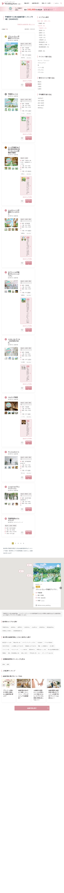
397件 (29, 55)
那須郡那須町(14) (18, 631)
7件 (13, 533)
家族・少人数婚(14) (43, 646)
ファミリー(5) (5, 649)
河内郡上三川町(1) (6, 631)
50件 (29, 470)
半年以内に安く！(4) (35, 653)
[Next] (23, 543)
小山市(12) (34, 627)
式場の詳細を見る (29, 85)
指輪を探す (26, 3)
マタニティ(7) (14, 649)
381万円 (43, 598)
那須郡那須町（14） (44, 47)
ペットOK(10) (23, 649)
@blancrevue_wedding (44, 605)
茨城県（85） (42, 23)
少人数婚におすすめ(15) (17, 646)
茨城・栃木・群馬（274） (44, 21)
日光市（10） (42, 35)
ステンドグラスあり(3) (47, 653)
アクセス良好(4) (48, 642)
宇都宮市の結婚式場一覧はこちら (26, 24)
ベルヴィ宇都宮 (13, 397)
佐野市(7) (20, 627)
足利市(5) (13, 627)
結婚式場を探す (32, 708)
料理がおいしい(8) (41, 649)
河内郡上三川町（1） (44, 44)
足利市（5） (42, 30)
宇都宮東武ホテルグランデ (13, 519)
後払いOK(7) (24, 653)
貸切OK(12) (32, 649)
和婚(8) (4, 653)
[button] (21, 571)
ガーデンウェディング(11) (28, 642)
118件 (29, 111)
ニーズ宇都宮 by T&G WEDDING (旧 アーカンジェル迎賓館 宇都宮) (14, 150)
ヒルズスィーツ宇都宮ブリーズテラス (13, 212)
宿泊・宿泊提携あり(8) (13, 653)
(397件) (42, 600)
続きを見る (29, 57)
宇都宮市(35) (5, 627)
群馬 (8, 664)
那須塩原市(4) (50, 627)
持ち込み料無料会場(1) (53, 649)
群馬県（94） (42, 51)
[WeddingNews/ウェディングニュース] (9, 4)
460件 (29, 230)
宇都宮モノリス (13, 94)
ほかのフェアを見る (27, 80)
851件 (29, 171)
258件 (28, 292)
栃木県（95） (42, 25)
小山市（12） (42, 37)
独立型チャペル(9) (6, 642)
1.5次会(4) (39, 642)
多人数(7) (52, 646)
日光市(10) (26, 627)
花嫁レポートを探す (46, 3)
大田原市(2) (42, 627)
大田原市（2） (43, 40)
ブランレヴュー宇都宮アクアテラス (13, 37)
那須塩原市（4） (43, 42)
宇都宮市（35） (43, 28)
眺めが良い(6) (17, 642)
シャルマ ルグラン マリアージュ (14, 487)
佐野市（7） (42, 33)
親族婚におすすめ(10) (30, 646)
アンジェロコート (13, 452)
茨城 (3, 664)
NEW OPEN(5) (5, 646)
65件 (29, 414)
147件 (29, 359)
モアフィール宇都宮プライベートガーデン (13, 274)
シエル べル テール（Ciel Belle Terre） (14, 341)
